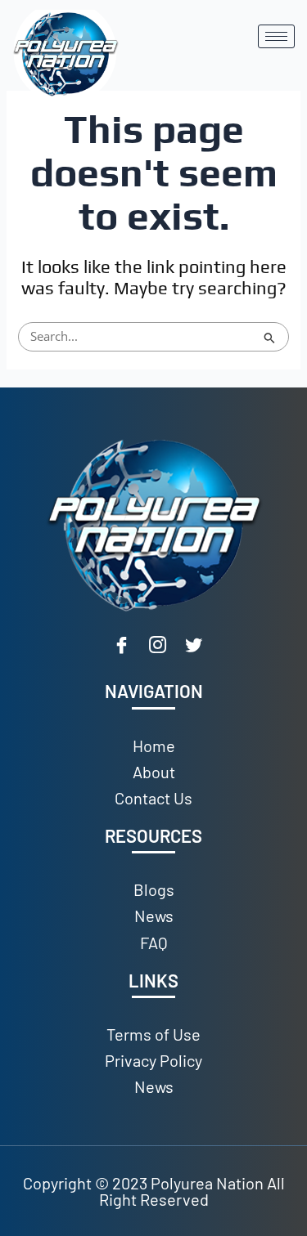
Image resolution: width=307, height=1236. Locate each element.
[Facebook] (122, 646)
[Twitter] (194, 646)
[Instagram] (158, 646)
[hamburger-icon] (276, 36)
